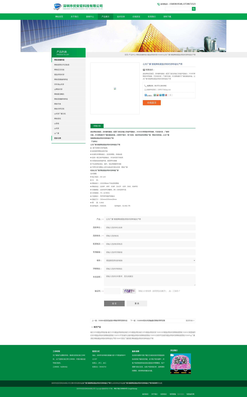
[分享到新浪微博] (157, 95)
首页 (126, 55)
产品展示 (105, 17)
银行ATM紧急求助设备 (98, 332)
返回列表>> (190, 321)
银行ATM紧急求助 (132, 332)
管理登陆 (173, 394)
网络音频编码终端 (61, 79)
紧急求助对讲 (59, 74)
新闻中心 (90, 17)
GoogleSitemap (132, 389)
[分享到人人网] (163, 95)
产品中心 (132, 55)
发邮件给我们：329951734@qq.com (159, 90)
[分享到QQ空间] (154, 95)
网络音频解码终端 (61, 99)
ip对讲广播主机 (60, 114)
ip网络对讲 (58, 89)
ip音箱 (56, 123)
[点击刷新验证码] (129, 291)
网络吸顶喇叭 (59, 94)
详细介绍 (97, 126)
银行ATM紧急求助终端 (116, 332)
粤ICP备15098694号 (120, 389)
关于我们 (74, 17)
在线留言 (136, 17)
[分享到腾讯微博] (160, 95)
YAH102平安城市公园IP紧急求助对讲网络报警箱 (132, 335)
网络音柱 (57, 119)
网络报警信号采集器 (61, 65)
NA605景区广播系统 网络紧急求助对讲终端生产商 (134, 338)
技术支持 (121, 17)
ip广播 (56, 133)
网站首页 (59, 17)
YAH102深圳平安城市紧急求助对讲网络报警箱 (167, 335)
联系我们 (152, 17)
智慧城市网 (190, 394)
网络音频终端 (141, 55)
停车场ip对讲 (59, 84)
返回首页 (145, 394)
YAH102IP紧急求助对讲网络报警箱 (169, 332)
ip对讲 (56, 128)
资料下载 (167, 17)
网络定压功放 (59, 70)
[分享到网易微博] (166, 95)
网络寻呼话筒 (59, 109)
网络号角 (57, 104)
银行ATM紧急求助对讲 (147, 332)
